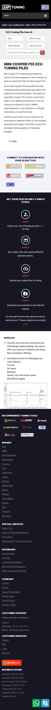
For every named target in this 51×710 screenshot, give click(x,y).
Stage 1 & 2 (7, 528)
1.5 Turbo (12, 141)
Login (4, 648)
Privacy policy (8, 596)
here (42, 226)
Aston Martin (8, 498)
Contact (5, 640)
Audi (4, 447)
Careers (5, 583)
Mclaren (5, 481)
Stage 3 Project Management (15, 532)
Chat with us (13, 662)
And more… (7, 516)
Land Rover (7, 472)
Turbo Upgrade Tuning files (14, 571)
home (4, 25)
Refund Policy (8, 600)
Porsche (6, 464)
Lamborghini (7, 485)
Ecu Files (6, 558)
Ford (4, 468)
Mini (27, 25)
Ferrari (5, 490)
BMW (4, 451)
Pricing (5, 587)
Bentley (5, 503)
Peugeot (6, 511)
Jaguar (5, 477)
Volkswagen (7, 459)
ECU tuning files (16, 25)
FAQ (4, 644)
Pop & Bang (7, 537)
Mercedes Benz (9, 455)
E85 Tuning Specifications (14, 566)
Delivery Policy (9, 605)
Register (6, 653)
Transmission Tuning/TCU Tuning (17, 541)
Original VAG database (12, 562)
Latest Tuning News (11, 592)
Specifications (8, 553)
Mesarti (5, 494)
